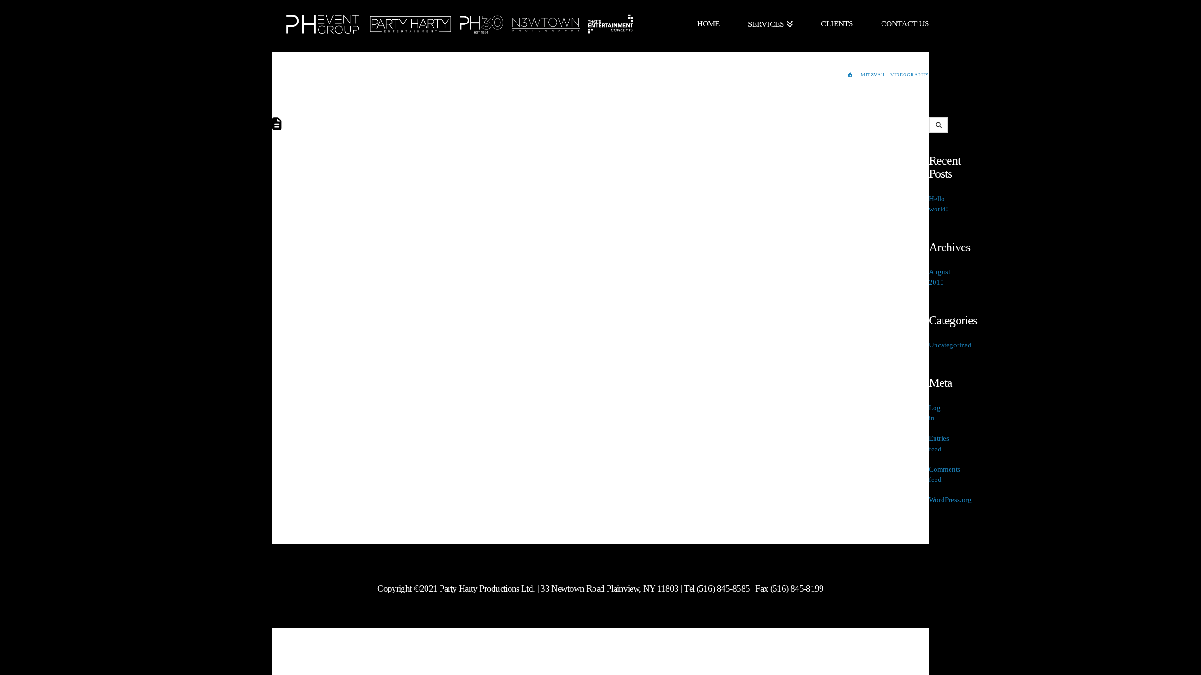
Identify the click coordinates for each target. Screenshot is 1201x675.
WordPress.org (950, 499)
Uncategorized (950, 345)
